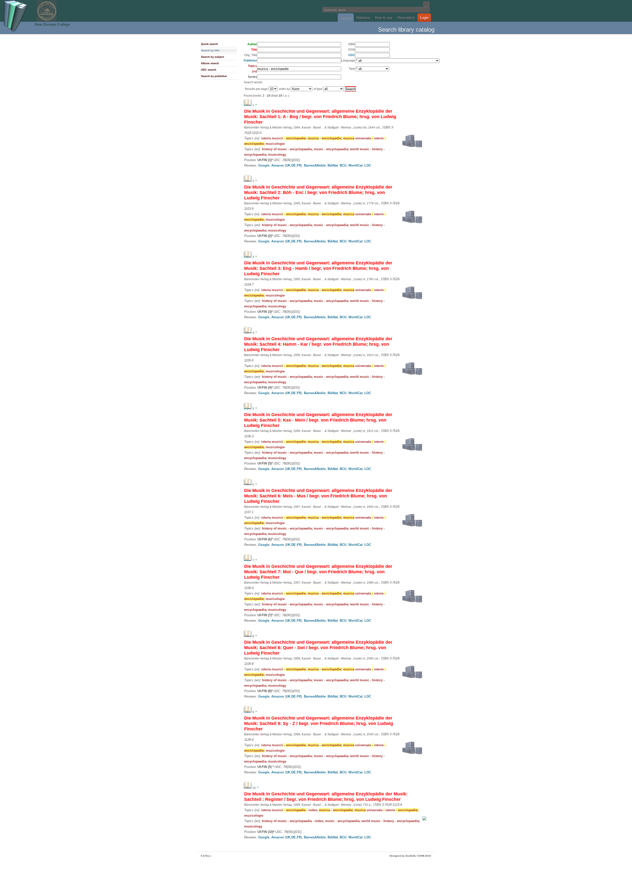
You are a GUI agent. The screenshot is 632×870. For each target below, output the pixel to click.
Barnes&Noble (315, 165)
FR (299, 165)
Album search (210, 63)
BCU (343, 165)
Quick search (209, 43)
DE (293, 165)
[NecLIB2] (47, 20)
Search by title (210, 50)
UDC (351, 55)
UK (288, 165)
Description (406, 18)
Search (345, 18)
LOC (367, 165)
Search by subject (212, 56)
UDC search (208, 69)
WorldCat (355, 165)
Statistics (363, 18)
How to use (384, 18)
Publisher (250, 60)
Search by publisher (214, 76)
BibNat (333, 165)
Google (263, 165)
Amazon (277, 165)
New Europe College (52, 24)
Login (424, 18)
